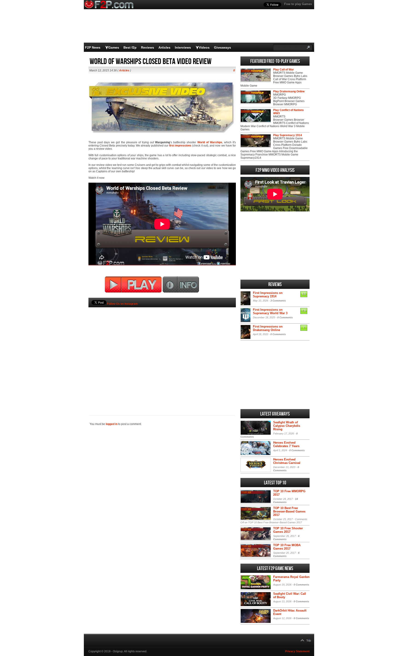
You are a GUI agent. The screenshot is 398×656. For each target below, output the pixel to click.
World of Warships (209, 142)
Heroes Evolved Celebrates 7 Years (286, 444)
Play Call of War (283, 69)
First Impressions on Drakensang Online (268, 328)
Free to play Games (298, 4)
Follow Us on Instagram (122, 303)
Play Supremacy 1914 (287, 135)
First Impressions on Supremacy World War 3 (270, 311)
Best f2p (130, 47)
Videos (204, 47)
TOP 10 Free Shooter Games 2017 (288, 530)
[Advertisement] (162, 353)
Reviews (147, 47)
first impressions (180, 145)
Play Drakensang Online (289, 91)
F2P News (92, 47)
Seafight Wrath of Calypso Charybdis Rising (286, 426)
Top (308, 640)
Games (113, 47)
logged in (111, 424)
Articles (164, 47)
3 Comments (278, 300)
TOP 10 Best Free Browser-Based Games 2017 (289, 511)
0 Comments (285, 317)
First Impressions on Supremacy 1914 (268, 294)
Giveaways (222, 47)
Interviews (183, 47)
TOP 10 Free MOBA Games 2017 (287, 546)
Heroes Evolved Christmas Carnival (286, 461)
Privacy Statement (297, 651)
